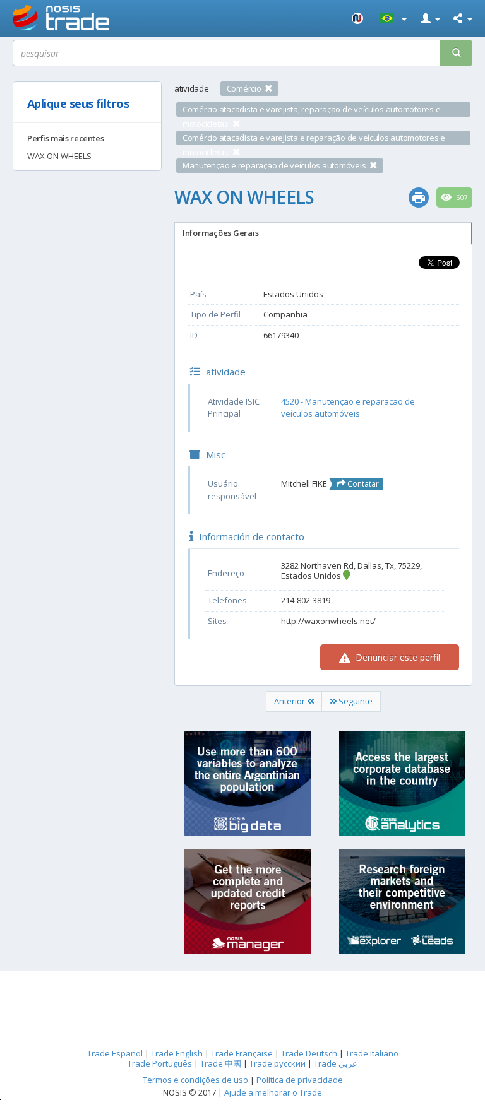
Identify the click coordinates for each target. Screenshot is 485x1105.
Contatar (362, 483)
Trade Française (242, 1053)
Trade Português (160, 1063)
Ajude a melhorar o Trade (273, 1092)
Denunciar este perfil (396, 657)
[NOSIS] (358, 18)
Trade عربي (335, 1063)
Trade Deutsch (309, 1053)
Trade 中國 (220, 1063)
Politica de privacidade (299, 1079)
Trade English (177, 1053)
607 (461, 197)
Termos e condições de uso (195, 1079)
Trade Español (115, 1053)
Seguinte (355, 701)
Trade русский (277, 1063)
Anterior (290, 701)
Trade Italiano (371, 1053)
